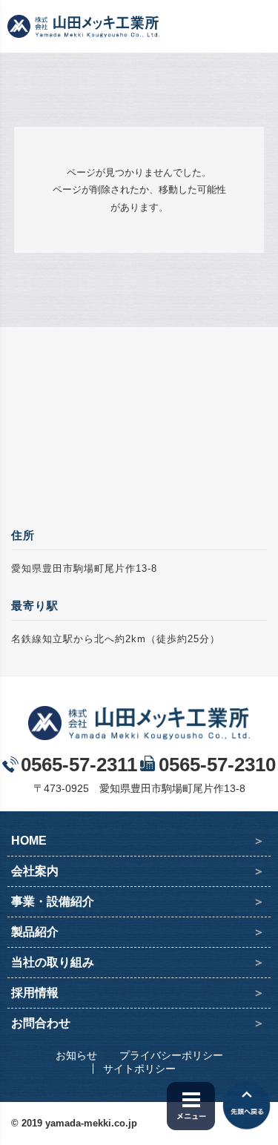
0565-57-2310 (217, 764)
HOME (29, 840)
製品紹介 (35, 931)
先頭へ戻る (246, 1106)
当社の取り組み (52, 962)
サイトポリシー (139, 1068)
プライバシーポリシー (171, 1055)
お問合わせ (40, 1023)
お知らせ (76, 1055)
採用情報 (35, 992)
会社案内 (35, 871)
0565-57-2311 (79, 764)
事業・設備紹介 (52, 901)
